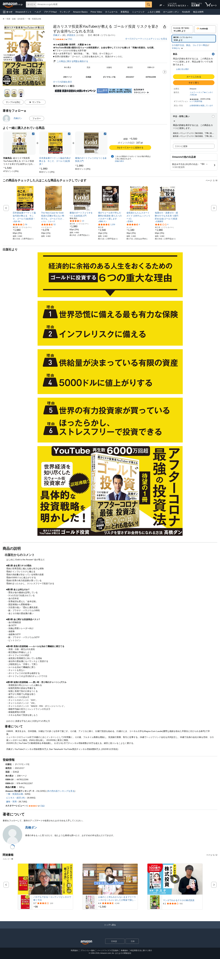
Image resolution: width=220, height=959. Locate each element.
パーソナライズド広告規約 (108, 950)
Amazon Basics (80, 12)
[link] (11, 171)
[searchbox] (90, 4)
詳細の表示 (119, 161)
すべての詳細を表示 (62, 82)
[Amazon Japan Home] (86, 942)
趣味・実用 (11, 801)
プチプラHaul (50, 12)
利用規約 (74, 950)
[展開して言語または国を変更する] (163, 5)
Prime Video (96, 12)
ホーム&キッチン (171, 12)
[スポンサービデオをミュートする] (69, 891)
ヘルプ (38, 12)
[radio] (182, 29)
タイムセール (111, 12)
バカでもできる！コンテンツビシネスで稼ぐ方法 (52, 898)
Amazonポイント (23, 12)
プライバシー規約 (87, 950)
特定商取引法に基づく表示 (141, 950)
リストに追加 (181, 146)
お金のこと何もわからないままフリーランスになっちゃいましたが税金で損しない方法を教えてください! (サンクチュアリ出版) (117, 898)
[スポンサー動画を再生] (110, 879)
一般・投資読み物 (34, 19)
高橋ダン (57, 35)
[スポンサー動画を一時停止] (69, 885)
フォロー (36, 118)
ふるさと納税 (154, 12)
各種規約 (124, 950)
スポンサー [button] (7, 859)
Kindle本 (186, 12)
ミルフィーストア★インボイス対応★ (201, 93)
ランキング (65, 12)
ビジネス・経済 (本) (15, 798)
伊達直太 (71, 35)
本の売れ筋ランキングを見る (61, 791)
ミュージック (138, 12)
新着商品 (125, 12)
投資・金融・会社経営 (16, 19)
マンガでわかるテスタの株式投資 (178, 900)
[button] (8, 12)
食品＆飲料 (198, 12)
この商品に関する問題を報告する (72, 61)
